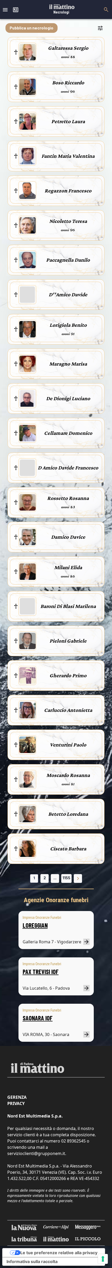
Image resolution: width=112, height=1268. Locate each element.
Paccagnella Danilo (68, 260)
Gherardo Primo (67, 675)
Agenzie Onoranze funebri (56, 900)
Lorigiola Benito (68, 325)
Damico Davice (68, 537)
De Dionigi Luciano (68, 398)
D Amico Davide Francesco (68, 467)
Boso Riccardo (68, 82)
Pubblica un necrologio (31, 27)
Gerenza (17, 1097)
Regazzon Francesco (68, 190)
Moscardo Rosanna (68, 775)
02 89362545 (73, 1141)
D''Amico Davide (68, 294)
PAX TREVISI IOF (41, 971)
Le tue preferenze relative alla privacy (58, 1252)
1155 (66, 878)
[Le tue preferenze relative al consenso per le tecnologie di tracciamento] (103, 1259)
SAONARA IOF (38, 1018)
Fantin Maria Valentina (68, 156)
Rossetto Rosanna (68, 498)
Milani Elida (68, 567)
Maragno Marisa (68, 364)
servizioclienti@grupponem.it (36, 1153)
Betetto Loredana (68, 814)
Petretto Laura (68, 121)
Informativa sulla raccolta (32, 1261)
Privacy (16, 1103)
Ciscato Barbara (68, 848)
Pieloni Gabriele (67, 641)
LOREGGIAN (35, 925)
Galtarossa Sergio (68, 48)
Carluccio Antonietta (68, 710)
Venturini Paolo (68, 745)
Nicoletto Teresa (68, 221)
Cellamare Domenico (68, 433)
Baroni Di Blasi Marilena (68, 606)
